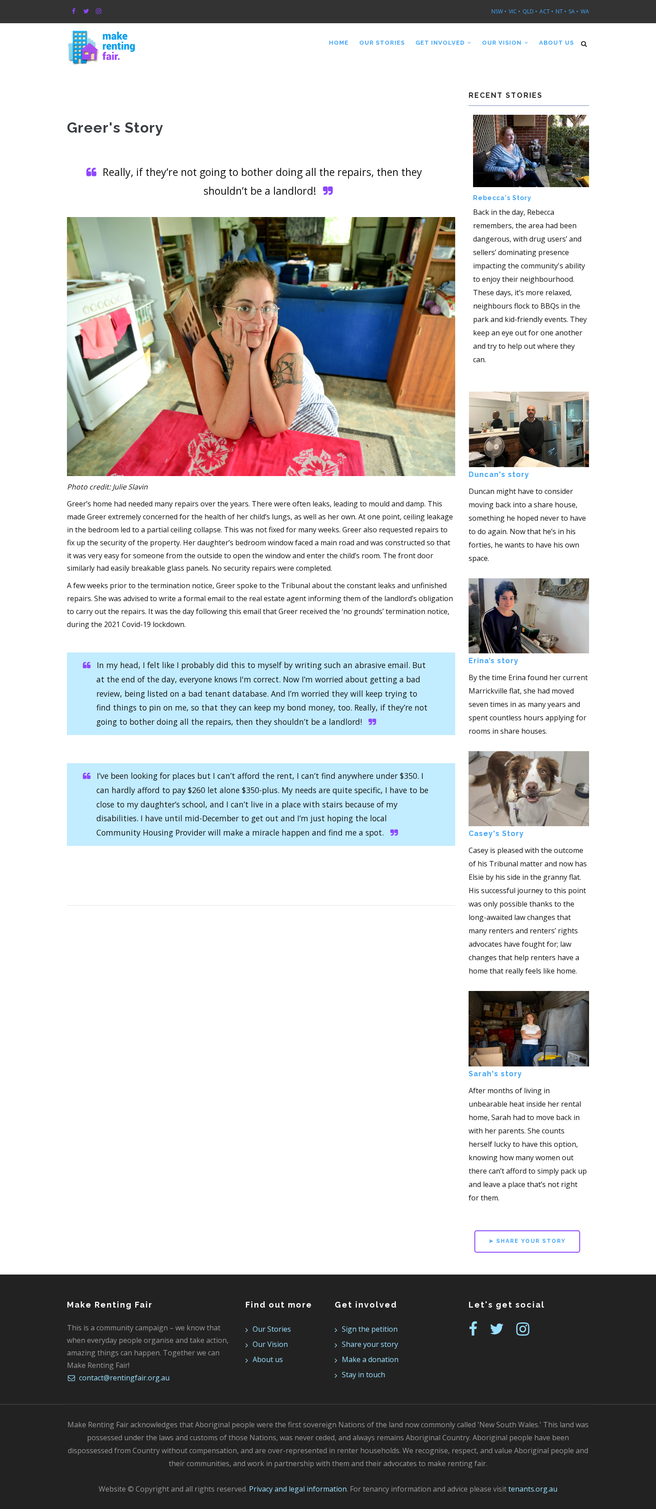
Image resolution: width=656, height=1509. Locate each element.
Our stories (382, 42)
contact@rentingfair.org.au (123, 1378)
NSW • (499, 11)
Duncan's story (499, 474)
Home (339, 42)
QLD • (530, 11)
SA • (573, 11)
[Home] (101, 41)
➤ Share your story (527, 1241)
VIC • (514, 11)
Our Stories (272, 1329)
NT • (561, 11)
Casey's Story (496, 833)
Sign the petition (370, 1329)
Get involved (440, 42)
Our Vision (502, 42)
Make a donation (370, 1359)
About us (556, 42)
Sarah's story (495, 1074)
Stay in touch (363, 1374)
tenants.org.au (532, 1489)
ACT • (546, 11)
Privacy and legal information (298, 1489)
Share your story (370, 1344)
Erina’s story (494, 660)
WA (585, 11)
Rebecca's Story (502, 197)
